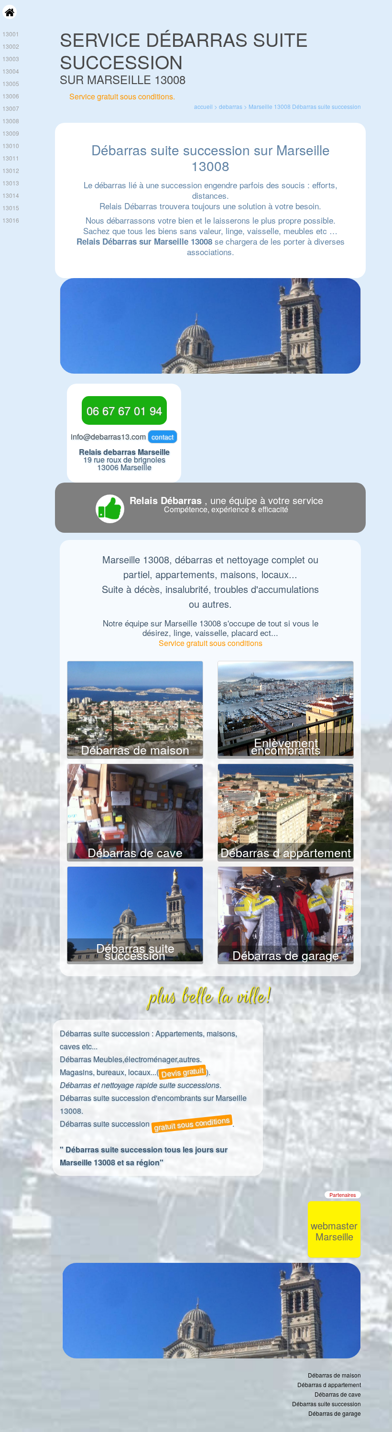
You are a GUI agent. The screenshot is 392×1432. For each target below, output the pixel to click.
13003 (10, 58)
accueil (203, 106)
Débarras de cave (135, 852)
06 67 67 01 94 (124, 410)
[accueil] (9, 16)
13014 (10, 195)
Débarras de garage (285, 954)
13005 (10, 83)
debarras (230, 106)
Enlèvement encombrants (286, 745)
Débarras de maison (135, 749)
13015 (10, 208)
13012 (10, 170)
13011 (10, 158)
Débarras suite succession (135, 951)
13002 (10, 46)
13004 (10, 71)
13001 (10, 34)
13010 (10, 145)
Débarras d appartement (285, 852)
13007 (10, 108)
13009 (10, 133)
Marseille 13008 (270, 106)
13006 (10, 96)
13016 (10, 220)
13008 (10, 121)
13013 (10, 183)
